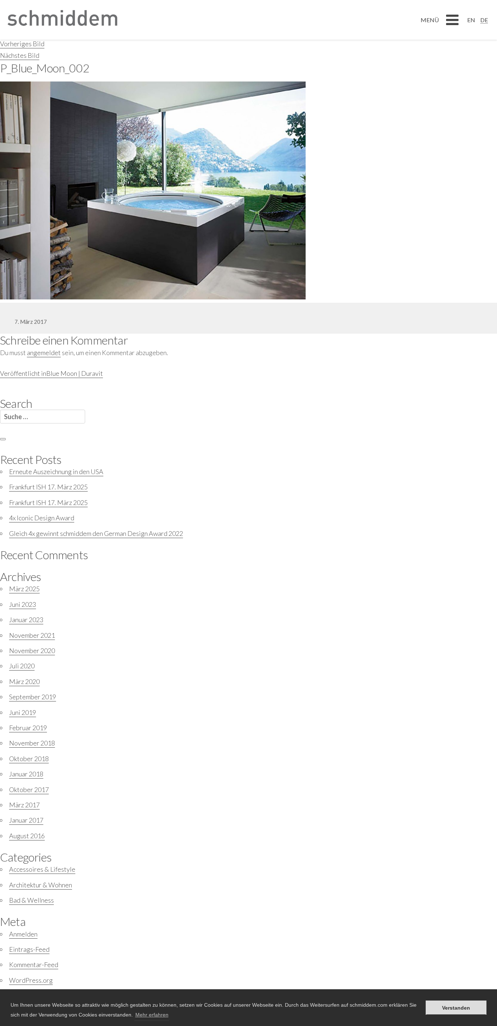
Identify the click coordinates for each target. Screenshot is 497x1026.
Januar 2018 (26, 774)
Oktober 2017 (29, 790)
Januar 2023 (26, 620)
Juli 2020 (22, 666)
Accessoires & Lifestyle (42, 869)
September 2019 (32, 697)
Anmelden (23, 934)
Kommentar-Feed (33, 965)
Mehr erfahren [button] (151, 1015)
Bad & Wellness (31, 900)
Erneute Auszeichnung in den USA (56, 472)
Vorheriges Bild (22, 44)
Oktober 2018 (29, 759)
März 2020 (24, 681)
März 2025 (24, 589)
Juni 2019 (22, 712)
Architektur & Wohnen (40, 885)
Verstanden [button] (456, 1008)
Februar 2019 (28, 728)
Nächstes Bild (19, 55)
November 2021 (32, 635)
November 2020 (32, 651)
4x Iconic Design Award (41, 518)
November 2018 (32, 743)
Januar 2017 (26, 820)
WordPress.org (31, 980)
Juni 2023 (22, 604)
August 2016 (27, 836)
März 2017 (24, 805)
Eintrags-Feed (29, 949)
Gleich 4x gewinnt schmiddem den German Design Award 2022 (96, 533)
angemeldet (44, 353)
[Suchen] (3, 439)
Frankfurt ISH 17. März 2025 (48, 487)
